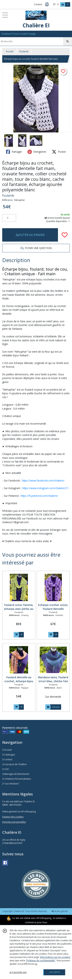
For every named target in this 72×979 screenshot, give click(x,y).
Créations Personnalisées (17, 778)
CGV (6, 769)
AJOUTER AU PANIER (30, 235)
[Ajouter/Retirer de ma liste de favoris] (64, 235)
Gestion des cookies (12, 816)
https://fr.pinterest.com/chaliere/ (39, 495)
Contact (38, 4)
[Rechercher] (67, 41)
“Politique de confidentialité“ (40, 960)
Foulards (23, 51)
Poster (61, 151)
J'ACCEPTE (54, 972)
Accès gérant (61, 911)
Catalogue (9, 754)
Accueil (9, 51)
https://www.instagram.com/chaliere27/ (45, 488)
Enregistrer (39, 151)
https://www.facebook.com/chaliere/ (43, 480)
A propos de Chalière (15, 764)
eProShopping (43, 918)
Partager (16, 151)
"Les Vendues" (11, 783)
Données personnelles (14, 822)
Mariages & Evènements (16, 774)
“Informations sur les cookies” (55, 957)
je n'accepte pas (18, 972)
